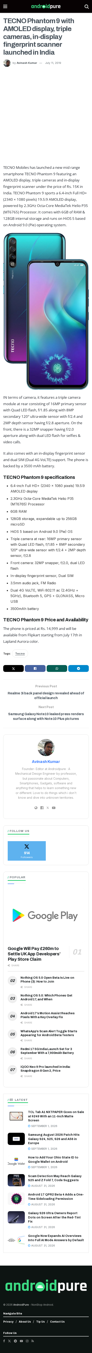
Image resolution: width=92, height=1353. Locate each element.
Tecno (20, 653)
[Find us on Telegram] (15, 1341)
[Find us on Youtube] (21, 1341)
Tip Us (40, 1321)
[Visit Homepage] (46, 6)
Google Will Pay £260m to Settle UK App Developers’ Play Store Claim (34, 954)
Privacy (8, 1321)
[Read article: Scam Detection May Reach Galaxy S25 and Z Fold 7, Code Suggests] (16, 1180)
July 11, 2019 (53, 62)
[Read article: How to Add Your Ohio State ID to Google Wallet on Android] (16, 1161)
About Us (25, 1321)
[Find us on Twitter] (9, 1341)
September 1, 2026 (43, 1126)
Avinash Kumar (27, 62)
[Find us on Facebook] (4, 1341)
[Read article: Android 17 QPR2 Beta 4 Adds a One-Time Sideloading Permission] (16, 1199)
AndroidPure (21, 1304)
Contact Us (57, 1321)
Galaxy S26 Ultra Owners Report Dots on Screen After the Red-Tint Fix (54, 1217)
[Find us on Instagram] (27, 1341)
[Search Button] (87, 6)
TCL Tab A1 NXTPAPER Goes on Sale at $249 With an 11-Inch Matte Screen (56, 1116)
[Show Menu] (5, 6)
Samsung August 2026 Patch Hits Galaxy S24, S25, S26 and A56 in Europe (54, 1139)
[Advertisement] (46, 115)
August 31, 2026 (42, 1185)
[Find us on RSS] (32, 1341)
